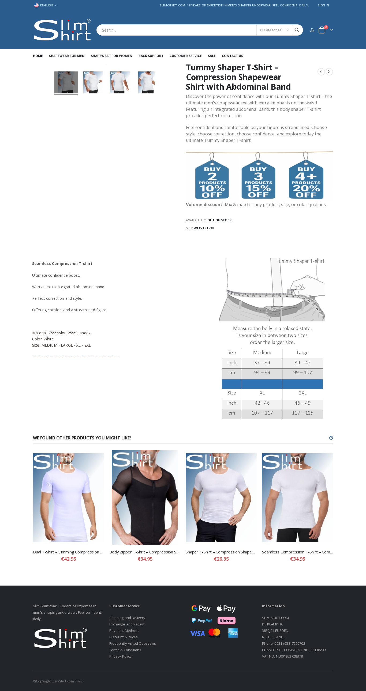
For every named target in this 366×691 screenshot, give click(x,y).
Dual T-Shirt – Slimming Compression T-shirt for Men (68, 552)
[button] (331, 438)
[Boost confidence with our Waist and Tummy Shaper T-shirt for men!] (66, 83)
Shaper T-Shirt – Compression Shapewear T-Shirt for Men (221, 552)
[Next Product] (329, 71)
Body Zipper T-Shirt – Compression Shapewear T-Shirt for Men (144, 552)
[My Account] (312, 29)
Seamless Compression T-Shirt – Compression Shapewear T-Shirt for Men (297, 552)
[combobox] (200, 30)
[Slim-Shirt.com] (62, 30)
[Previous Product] (321, 71)
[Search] (297, 30)
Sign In (323, 5)
